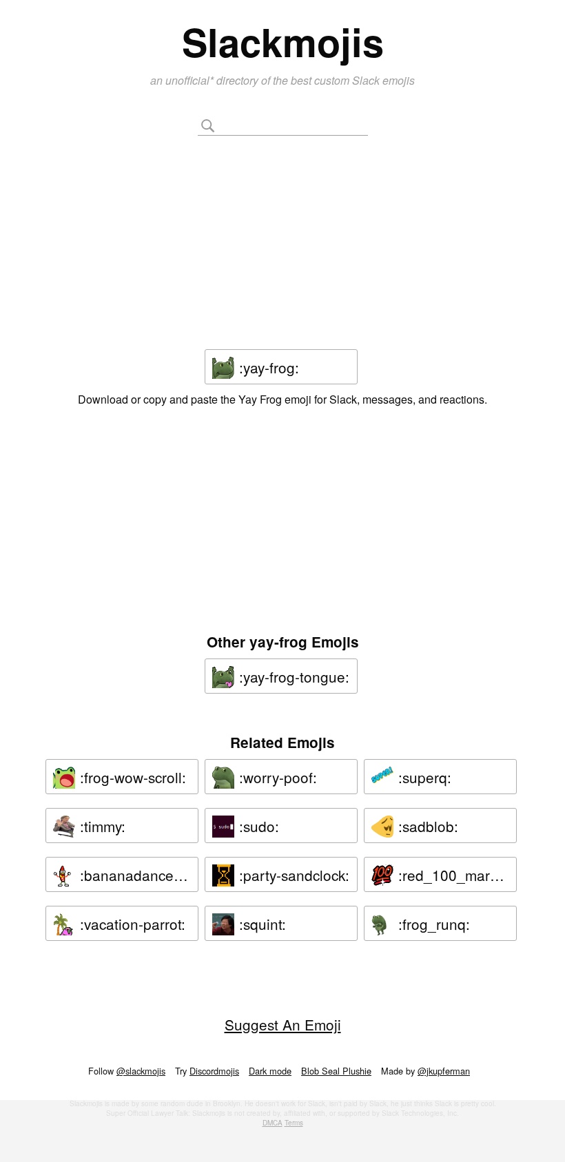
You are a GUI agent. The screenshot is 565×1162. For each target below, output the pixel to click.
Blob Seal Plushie (336, 1070)
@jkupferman (444, 1070)
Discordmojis (214, 1070)
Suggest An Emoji (283, 1024)
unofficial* (190, 80)
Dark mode (270, 1070)
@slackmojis (140, 1070)
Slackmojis (283, 41)
